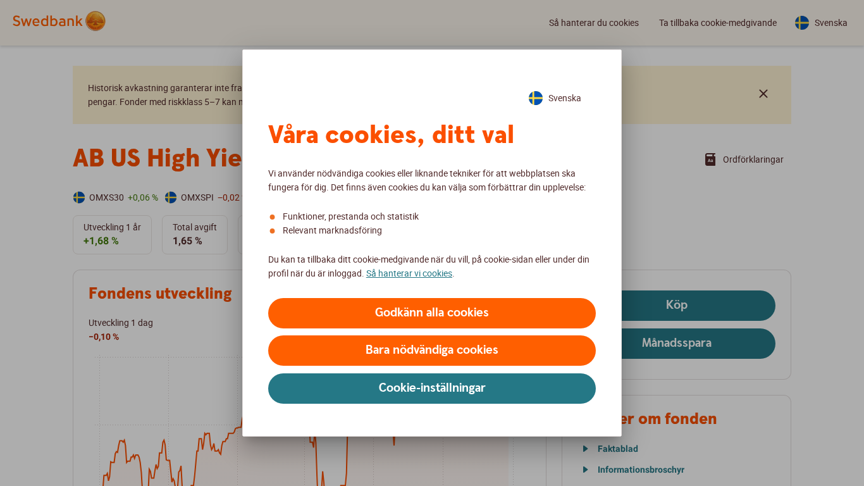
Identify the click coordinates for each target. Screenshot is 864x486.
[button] (432, 313)
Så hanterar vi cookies (409, 273)
